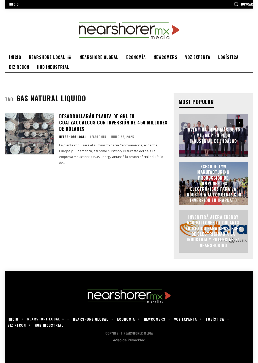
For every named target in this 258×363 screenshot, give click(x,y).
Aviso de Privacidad (129, 340)
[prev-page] (230, 123)
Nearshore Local (72, 136)
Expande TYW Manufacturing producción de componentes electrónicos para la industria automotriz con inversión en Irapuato (213, 183)
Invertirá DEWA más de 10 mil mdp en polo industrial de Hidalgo (213, 135)
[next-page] (239, 123)
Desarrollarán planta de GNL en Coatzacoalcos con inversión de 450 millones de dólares (113, 122)
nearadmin (97, 137)
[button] (243, 4)
